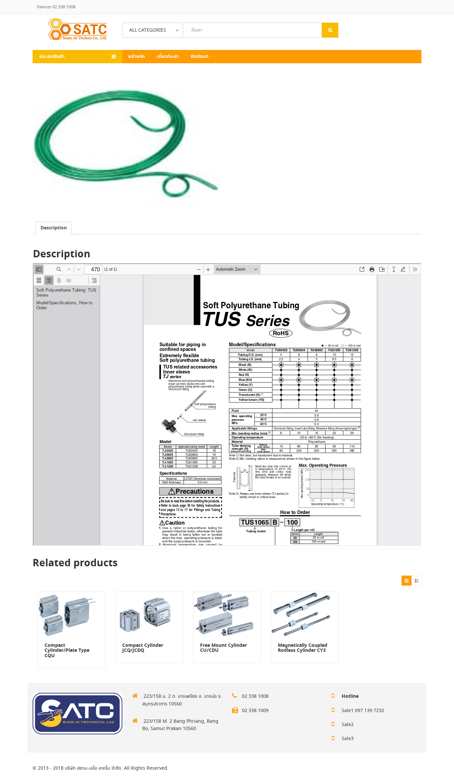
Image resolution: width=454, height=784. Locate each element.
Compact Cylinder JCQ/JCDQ (142, 648)
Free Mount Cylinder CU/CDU (223, 648)
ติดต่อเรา (199, 56)
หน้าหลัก (136, 56)
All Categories (147, 30)
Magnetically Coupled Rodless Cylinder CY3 (302, 648)
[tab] (54, 228)
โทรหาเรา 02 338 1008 (56, 7)
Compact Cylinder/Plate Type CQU (67, 650)
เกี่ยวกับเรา (168, 56)
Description (54, 228)
